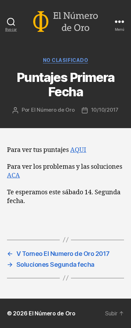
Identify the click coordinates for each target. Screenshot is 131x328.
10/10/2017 (104, 109)
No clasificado (65, 60)
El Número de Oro (53, 109)
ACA (13, 176)
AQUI (78, 150)
